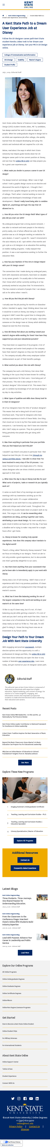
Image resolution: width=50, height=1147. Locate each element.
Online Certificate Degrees (11, 993)
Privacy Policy (15, 1126)
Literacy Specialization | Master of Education (27, 831)
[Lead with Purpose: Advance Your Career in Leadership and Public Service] (42, 937)
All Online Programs (9, 972)
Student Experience (9, 1076)
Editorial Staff (16, 72)
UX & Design (8, 60)
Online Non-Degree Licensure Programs (16, 1007)
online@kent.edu (25, 1123)
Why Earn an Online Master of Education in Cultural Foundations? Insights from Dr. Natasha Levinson (20, 753)
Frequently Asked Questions (25, 868)
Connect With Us (8, 1083)
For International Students (11, 1045)
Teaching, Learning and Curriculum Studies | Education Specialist (26, 823)
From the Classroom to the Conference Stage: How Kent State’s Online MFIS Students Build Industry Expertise (17, 920)
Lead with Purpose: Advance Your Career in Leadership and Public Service (17, 940)
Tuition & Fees (7, 1069)
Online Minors (7, 1000)
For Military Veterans (9, 1038)
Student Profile (9, 65)
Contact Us (25, 860)
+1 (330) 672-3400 (25, 1120)
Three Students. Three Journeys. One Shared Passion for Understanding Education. (17, 901)
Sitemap (25, 1129)
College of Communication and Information (19, 55)
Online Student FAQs (9, 1031)
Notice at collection (7, 1145)
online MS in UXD (22, 161)
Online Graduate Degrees (11, 986)
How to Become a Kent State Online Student (18, 1024)
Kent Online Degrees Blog (16, 16)
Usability (21, 60)
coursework (29, 647)
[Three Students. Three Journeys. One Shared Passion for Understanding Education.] (42, 897)
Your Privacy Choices (14, 1142)
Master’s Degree (35, 60)
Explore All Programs (25, 841)
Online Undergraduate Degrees (13, 979)
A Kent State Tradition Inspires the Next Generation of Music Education (24, 734)
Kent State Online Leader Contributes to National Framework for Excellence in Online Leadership (24, 725)
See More (25, 762)
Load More (25, 953)
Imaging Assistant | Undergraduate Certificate (27, 807)
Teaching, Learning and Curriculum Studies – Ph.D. (28, 814)
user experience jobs (26, 661)
